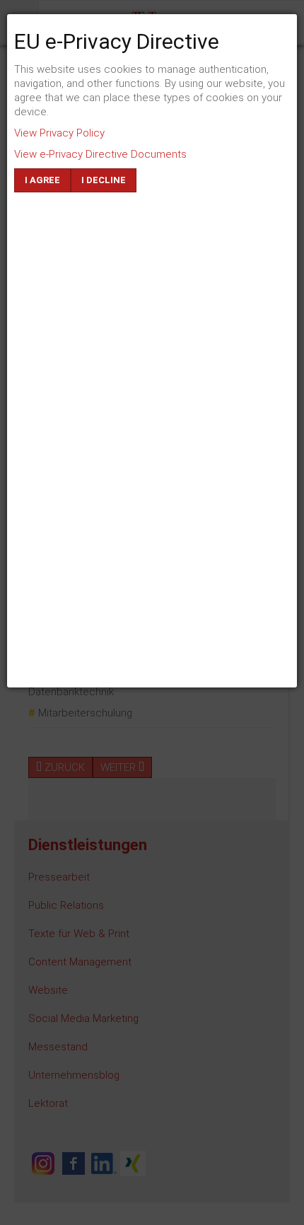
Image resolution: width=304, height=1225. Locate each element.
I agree (42, 180)
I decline (103, 180)
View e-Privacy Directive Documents (100, 154)
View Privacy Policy (59, 133)
